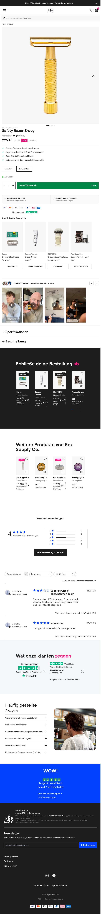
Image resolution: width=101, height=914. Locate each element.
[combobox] (40, 574)
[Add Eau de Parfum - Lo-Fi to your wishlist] (82, 373)
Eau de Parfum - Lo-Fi (80, 257)
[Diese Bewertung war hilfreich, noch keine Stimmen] (88, 613)
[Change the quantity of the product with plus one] (13, 185)
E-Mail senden (86, 846)
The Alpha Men (11, 857)
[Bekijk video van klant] (12, 305)
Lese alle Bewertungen (48, 794)
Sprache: (55, 886)
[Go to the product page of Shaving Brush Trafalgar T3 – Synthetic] (58, 237)
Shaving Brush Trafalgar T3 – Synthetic (58, 257)
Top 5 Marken (10, 866)
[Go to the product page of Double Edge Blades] (12, 237)
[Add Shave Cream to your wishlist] (45, 373)
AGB (39, 899)
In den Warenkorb (35, 266)
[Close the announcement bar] (94, 3)
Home (4, 24)
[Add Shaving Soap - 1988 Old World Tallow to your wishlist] (82, 459)
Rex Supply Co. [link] (10, 128)
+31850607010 (22, 811)
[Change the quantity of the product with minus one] (4, 185)
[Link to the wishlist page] (90, 10)
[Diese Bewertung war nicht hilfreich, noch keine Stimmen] (93, 613)
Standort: (37, 886)
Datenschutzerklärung (53, 899)
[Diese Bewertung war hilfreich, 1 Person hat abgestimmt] (88, 636)
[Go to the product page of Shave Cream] (35, 237)
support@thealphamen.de (28, 814)
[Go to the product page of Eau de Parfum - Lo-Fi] (81, 237)
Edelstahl (8, 169)
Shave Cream (30, 257)
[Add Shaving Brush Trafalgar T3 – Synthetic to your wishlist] (63, 373)
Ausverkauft (12, 266)
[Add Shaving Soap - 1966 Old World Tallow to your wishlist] (45, 459)
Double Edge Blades (10, 257)
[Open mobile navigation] (4, 10)
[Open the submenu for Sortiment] (94, 861)
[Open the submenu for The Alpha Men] (94, 857)
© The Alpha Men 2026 (49, 895)
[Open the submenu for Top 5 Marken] (94, 866)
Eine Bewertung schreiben (50, 552)
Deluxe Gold (24, 169)
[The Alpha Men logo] (49, 10)
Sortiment (9, 862)
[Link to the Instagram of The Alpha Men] (46, 876)
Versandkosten (56, 816)
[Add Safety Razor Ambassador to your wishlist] (26, 459)
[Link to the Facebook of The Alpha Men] (53, 876)
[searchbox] (14, 574)
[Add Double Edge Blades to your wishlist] (26, 373)
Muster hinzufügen (79, 409)
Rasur (11, 24)
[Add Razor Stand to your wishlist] (63, 459)
